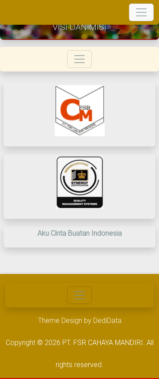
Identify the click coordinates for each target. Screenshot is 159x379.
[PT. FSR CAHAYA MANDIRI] (11, 12)
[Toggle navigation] (141, 12)
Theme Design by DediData (79, 320)
